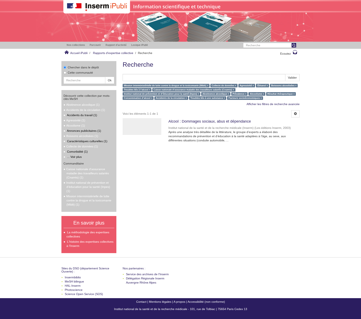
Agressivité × (247, 85)
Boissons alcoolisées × (283, 85)
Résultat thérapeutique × (281, 94)
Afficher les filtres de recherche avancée (273, 104)
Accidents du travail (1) (82, 115)
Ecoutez (285, 53)
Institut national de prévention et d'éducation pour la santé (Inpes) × (161, 94)
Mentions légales (160, 301)
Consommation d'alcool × (138, 98)
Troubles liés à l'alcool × (137, 89)
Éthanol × (262, 85)
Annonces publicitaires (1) (84, 130)
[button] (76, 45)
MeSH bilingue (74, 281)
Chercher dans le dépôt (83, 67)
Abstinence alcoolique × (215, 94)
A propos (179, 301)
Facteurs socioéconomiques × (245, 98)
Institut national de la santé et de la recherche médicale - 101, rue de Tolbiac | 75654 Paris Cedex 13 (180, 309)
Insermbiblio (73, 277)
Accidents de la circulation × (171, 98)
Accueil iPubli (79, 53)
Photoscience (74, 289)
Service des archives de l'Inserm (147, 274)
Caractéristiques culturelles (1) (87, 141)
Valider (292, 77)
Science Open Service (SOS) (84, 294)
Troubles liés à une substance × (207, 98)
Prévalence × (239, 94)
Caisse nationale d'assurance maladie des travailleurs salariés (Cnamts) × (194, 89)
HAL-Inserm (73, 285)
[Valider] (293, 45)
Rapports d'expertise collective (113, 53)
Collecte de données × (224, 85)
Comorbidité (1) (77, 151)
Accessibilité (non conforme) (206, 301)
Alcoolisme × (257, 94)
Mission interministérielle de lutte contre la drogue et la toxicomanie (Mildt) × (166, 85)
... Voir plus (74, 156)
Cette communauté (80, 72)
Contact (141, 301)
